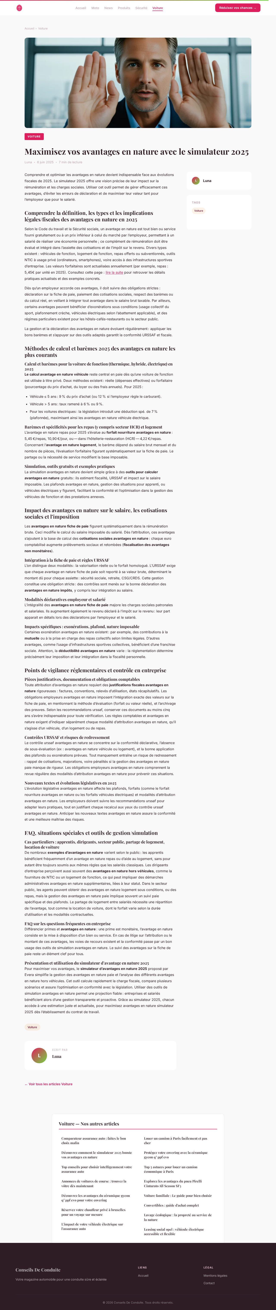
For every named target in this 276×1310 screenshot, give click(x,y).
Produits (124, 7)
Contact (209, 1283)
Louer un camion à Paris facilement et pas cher (175, 1140)
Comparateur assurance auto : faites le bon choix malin (93, 1140)
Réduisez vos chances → (237, 7)
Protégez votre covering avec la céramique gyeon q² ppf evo (176, 1154)
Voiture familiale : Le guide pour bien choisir (178, 1195)
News (108, 7)
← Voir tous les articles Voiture (48, 1084)
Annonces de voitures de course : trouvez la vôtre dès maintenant (93, 1183)
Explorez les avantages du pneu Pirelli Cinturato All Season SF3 (173, 1183)
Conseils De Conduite (38, 1270)
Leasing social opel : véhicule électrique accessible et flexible (174, 1231)
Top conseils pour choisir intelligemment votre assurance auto (96, 1169)
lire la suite (114, 272)
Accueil (80, 7)
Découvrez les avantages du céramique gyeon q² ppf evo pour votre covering (95, 1197)
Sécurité (141, 7)
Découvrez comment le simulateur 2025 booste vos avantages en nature (96, 1154)
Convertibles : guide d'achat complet (171, 1205)
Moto (95, 7)
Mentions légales (215, 1275)
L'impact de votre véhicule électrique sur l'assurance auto (92, 1226)
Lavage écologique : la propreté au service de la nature (178, 1217)
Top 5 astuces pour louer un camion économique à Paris (170, 1169)
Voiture (157, 7)
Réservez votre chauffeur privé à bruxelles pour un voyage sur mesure (93, 1212)
